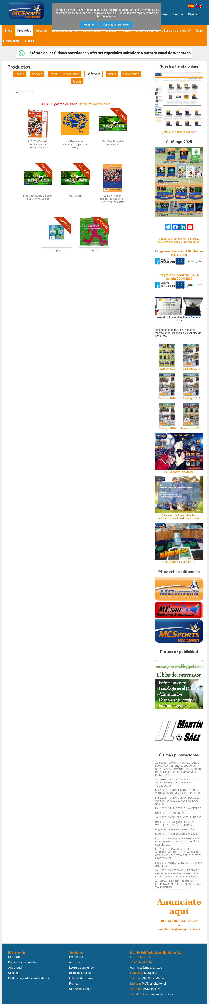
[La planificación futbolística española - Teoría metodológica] (115, 162)
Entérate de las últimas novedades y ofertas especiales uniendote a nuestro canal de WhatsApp (109, 53)
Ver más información (116, 24)
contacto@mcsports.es (146, 967)
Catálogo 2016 (167, 428)
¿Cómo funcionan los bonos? (179, 132)
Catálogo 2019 (191, 368)
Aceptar (89, 24)
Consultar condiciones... (95, 104)
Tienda (178, 14)
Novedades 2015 (191, 428)
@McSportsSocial (153, 978)
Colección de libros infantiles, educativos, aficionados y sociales (179, 517)
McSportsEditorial (154, 983)
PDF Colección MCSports (178, 471)
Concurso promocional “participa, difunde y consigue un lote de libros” (179, 240)
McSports (150, 973)
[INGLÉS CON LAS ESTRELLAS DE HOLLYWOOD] (40, 108)
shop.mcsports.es (161, 994)
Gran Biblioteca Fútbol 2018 (179, 561)
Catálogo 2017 (191, 398)
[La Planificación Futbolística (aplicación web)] (78, 108)
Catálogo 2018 (167, 398)
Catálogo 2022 (166, 368)
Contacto (195, 14)
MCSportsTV (151, 988)
